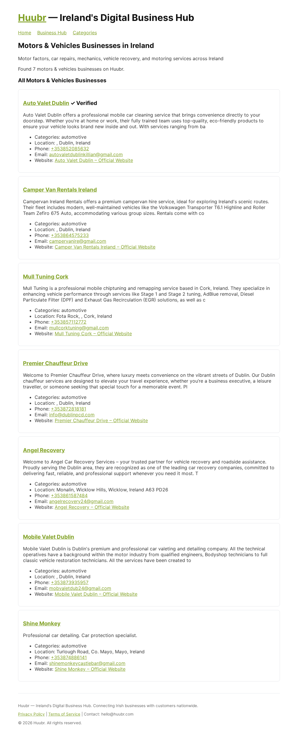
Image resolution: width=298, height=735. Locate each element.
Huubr (32, 17)
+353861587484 (69, 495)
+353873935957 (69, 582)
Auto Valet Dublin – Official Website (94, 160)
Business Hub (52, 32)
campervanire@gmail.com (77, 241)
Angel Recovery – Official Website (92, 507)
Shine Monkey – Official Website (90, 669)
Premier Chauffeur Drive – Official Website (101, 420)
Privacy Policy (31, 714)
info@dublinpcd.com (72, 415)
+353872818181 (68, 409)
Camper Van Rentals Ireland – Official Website (105, 247)
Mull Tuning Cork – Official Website (93, 333)
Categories (85, 32)
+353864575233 (70, 235)
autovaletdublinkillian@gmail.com (86, 154)
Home (24, 32)
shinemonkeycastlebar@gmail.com (87, 663)
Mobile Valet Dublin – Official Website (96, 594)
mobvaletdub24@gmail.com (80, 588)
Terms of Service (64, 714)
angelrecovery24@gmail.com (81, 501)
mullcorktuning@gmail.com (79, 328)
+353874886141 (69, 657)
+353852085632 (70, 148)
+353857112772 (68, 322)
